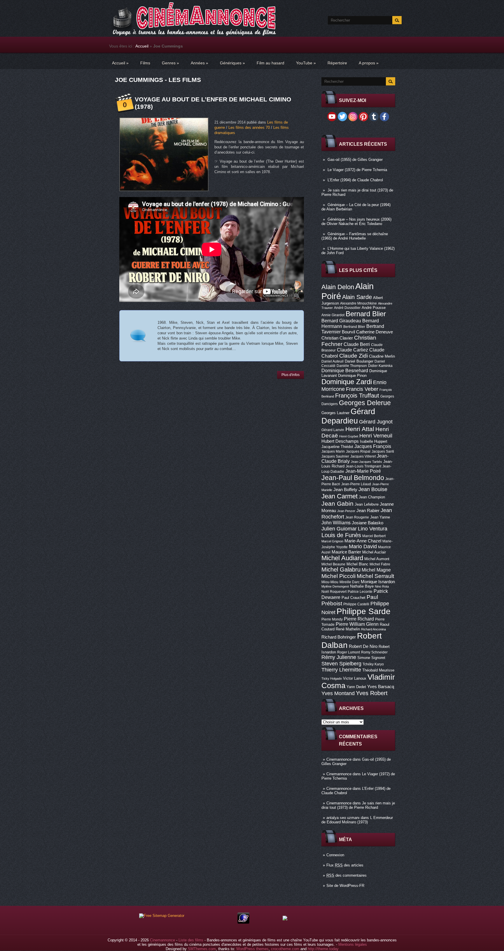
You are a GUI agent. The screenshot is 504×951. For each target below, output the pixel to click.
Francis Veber (362, 389)
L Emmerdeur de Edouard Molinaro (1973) (357, 819)
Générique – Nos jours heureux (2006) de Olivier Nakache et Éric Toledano (356, 221)
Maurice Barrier (346, 552)
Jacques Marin (333, 451)
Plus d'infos (290, 375)
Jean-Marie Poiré (363, 471)
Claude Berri (357, 344)
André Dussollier (347, 308)
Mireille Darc (350, 582)
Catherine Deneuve (374, 332)
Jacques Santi (383, 451)
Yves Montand (338, 693)
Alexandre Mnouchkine (358, 303)
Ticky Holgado (331, 678)
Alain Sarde (357, 297)
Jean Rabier (367, 510)
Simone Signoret (371, 657)
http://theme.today (323, 949)
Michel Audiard (342, 558)
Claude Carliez (352, 349)
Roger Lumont (348, 652)
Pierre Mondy (332, 619)
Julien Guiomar (339, 529)
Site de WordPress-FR (345, 885)
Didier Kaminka (380, 366)
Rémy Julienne (338, 657)
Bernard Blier (366, 314)
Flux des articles (344, 865)
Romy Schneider (374, 652)
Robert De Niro (363, 646)
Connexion (335, 855)
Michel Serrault (375, 576)
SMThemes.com (202, 949)
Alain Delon (337, 287)
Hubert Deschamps (340, 441)
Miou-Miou (329, 582)
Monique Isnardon (378, 581)
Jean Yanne (380, 517)
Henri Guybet (348, 436)
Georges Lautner (335, 413)
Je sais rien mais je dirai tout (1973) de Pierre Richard (358, 805)
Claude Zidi (353, 356)
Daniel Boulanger (359, 361)
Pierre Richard (359, 618)
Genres (170, 63)
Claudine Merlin (382, 356)
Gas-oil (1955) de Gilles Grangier (355, 159)
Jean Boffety (345, 489)
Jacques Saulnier (335, 456)
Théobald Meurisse (378, 670)
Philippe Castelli (356, 604)
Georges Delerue (365, 403)
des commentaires (346, 875)
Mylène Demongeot (335, 586)
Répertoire (337, 63)
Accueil (141, 46)
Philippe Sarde (364, 611)
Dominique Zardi (346, 382)
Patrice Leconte (360, 592)
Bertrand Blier (354, 327)
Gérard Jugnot (376, 422)
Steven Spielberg (341, 663)
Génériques (232, 63)
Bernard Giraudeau (341, 320)
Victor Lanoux (354, 678)
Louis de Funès (341, 535)
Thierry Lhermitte (341, 670)
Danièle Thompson (352, 366)
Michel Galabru (340, 569)
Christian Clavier (337, 338)
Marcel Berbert (374, 536)
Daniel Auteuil (332, 361)
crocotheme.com (285, 949)
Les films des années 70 (249, 127)
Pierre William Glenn (357, 624)
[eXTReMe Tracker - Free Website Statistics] (243, 922)
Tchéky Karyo (373, 664)
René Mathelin (348, 629)
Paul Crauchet (353, 597)
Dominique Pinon (352, 375)
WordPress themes (252, 949)
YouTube (306, 63)
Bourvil (348, 332)
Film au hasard (270, 63)
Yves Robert (372, 693)
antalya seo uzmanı (343, 817)
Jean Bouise (372, 489)
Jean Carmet (339, 496)
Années (199, 63)
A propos (369, 63)
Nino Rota (382, 586)
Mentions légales (352, 944)
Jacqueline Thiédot (337, 446)
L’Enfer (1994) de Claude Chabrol (355, 180)
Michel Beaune (333, 564)
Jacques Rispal (358, 451)
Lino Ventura (372, 528)
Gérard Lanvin (332, 430)
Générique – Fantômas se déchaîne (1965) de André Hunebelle (354, 236)
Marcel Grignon (332, 541)
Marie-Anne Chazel (362, 541)
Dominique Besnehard (344, 370)
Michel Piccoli (338, 576)
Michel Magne (376, 569)
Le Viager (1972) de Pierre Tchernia (357, 170)
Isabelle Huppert (373, 441)
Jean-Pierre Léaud (356, 484)
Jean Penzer (346, 511)
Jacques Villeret (363, 456)
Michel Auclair (374, 552)
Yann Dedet (356, 687)
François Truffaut (357, 395)
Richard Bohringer (338, 637)
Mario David (363, 546)
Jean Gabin (337, 503)
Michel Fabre (380, 564)
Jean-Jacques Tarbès (366, 461)
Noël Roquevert (333, 592)
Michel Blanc (357, 564)
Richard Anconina (373, 629)
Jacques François (372, 446)
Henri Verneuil (375, 436)
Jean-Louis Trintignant (363, 466)
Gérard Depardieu (348, 416)
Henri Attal (359, 429)
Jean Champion (372, 497)
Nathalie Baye (362, 586)
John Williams (336, 522)
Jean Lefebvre (367, 504)
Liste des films (190, 940)
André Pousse (374, 307)
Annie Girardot (332, 315)
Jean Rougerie (357, 517)
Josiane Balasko (367, 523)
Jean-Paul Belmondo (352, 477)
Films (145, 63)
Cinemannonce (338, 759)
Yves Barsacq (380, 686)
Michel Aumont (376, 559)
